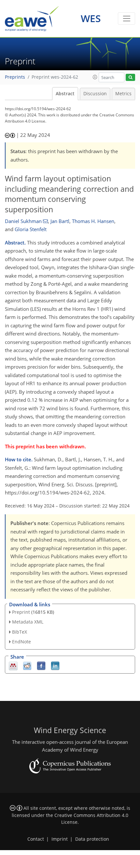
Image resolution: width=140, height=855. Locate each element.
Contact (35, 839)
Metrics (123, 94)
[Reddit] (27, 665)
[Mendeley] (13, 665)
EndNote (21, 641)
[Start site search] (130, 77)
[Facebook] (41, 665)
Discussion (95, 94)
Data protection (92, 839)
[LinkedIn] (55, 665)
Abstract (65, 94)
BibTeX (19, 632)
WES (91, 18)
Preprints (15, 77)
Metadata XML (27, 622)
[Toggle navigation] (126, 18)
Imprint (59, 839)
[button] (95, 77)
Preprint (21, 612)
